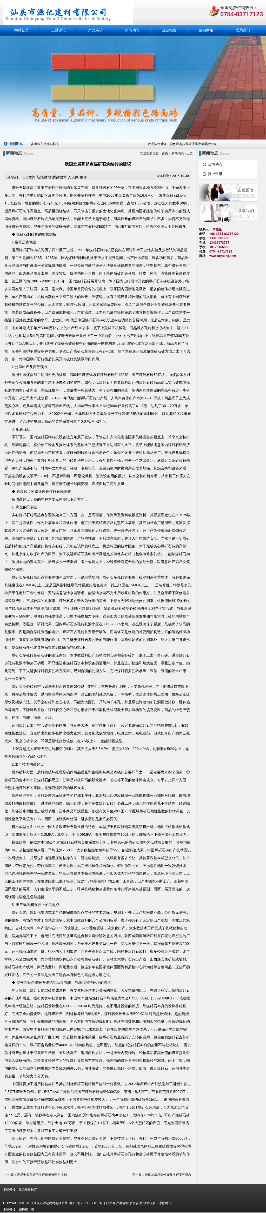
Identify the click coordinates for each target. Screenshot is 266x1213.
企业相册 (169, 30)
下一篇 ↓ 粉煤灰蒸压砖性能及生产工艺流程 (161, 1175)
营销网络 (206, 30)
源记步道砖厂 (27, 1189)
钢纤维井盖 (26, 1209)
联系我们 (243, 30)
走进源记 (58, 30)
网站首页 (21, 30)
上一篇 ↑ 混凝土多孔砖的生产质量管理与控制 (35, 1175)
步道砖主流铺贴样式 (45, 143)
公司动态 (215, 164)
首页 (165, 153)
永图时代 (165, 1203)
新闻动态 (132, 30)
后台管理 (135, 1203)
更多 (83, 177)
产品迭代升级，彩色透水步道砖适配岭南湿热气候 (182, 143)
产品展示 (95, 30)
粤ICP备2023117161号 (85, 1203)
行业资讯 (215, 174)
